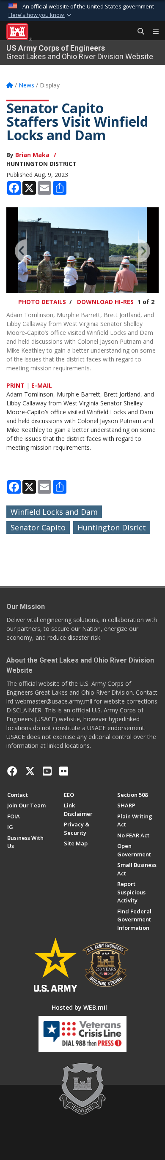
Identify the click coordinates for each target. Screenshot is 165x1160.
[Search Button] (138, 31)
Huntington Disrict (111, 527)
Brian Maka (32, 155)
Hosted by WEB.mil (79, 1007)
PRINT (15, 385)
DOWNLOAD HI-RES (105, 302)
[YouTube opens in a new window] (47, 771)
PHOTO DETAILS (42, 302)
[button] (40, 15)
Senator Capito (38, 527)
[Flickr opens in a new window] (63, 771)
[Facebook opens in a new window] (12, 771)
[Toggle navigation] (152, 31)
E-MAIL (41, 385)
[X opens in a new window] (30, 771)
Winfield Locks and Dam (54, 512)
